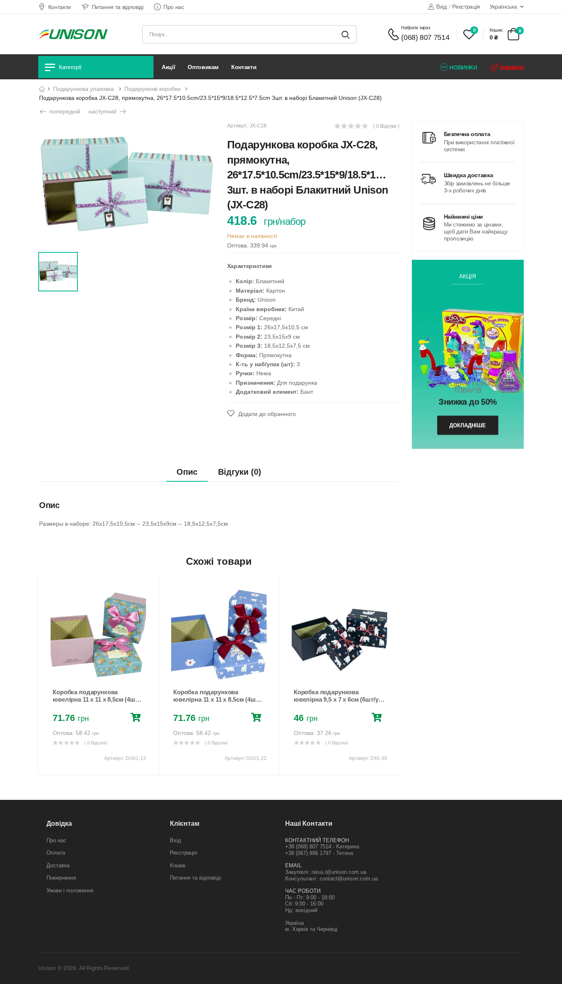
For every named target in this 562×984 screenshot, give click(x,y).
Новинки (462, 67)
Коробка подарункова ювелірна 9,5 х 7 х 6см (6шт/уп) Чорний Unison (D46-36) (339, 699)
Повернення (61, 878)
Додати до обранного (266, 414)
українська (503, 6)
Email (293, 865)
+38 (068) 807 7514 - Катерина (322, 846)
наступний (103, 111)
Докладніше (467, 425)
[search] (345, 34)
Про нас (173, 7)
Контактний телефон (317, 840)
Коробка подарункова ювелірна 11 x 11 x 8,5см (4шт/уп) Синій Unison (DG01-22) (216, 699)
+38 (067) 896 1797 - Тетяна (319, 853)
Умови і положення (69, 890)
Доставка (58, 865)
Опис (186, 471)
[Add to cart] (137, 718)
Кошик (178, 865)
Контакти (59, 7)
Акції (168, 67)
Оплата (55, 853)
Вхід (441, 6)
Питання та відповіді (118, 7)
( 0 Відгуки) (95, 742)
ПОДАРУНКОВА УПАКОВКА (83, 88)
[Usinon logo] (73, 34)
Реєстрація (466, 6)
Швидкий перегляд (98, 672)
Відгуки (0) (239, 471)
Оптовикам (203, 67)
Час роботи (302, 891)
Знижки (511, 68)
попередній (64, 111)
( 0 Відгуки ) (386, 126)
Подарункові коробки (152, 88)
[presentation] (44, 675)
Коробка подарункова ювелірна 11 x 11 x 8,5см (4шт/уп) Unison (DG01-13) (96, 699)
